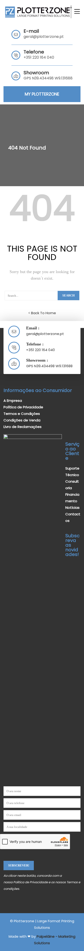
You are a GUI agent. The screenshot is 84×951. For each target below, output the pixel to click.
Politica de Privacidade (30, 882)
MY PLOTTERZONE (42, 94)
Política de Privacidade (23, 407)
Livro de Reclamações (23, 426)
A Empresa (13, 400)
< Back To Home (42, 312)
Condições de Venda (22, 420)
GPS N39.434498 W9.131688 (49, 365)
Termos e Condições (22, 413)
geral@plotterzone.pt (44, 36)
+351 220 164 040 (39, 57)
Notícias (72, 507)
